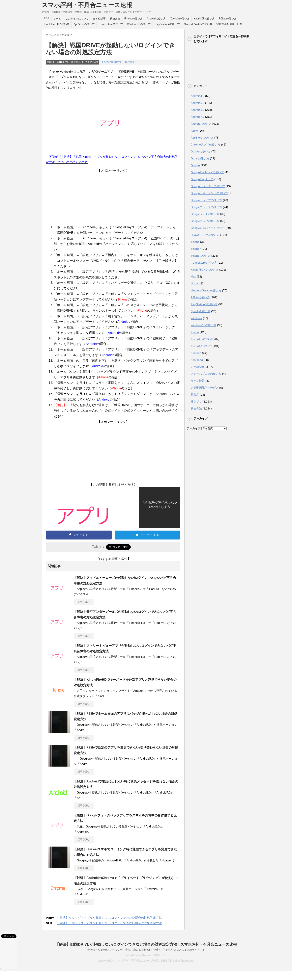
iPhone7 (196, 248)
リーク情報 (198, 380)
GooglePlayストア (202, 179)
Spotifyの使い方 (200, 311)
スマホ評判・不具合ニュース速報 (87, 5)
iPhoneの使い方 (133, 18)
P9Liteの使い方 (228, 18)
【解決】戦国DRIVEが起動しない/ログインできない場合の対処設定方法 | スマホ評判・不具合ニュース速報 (146, 944)
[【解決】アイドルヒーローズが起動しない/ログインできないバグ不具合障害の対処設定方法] (59, 595)
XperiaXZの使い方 (204, 18)
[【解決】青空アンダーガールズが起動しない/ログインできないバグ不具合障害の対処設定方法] (59, 629)
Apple (194, 130)
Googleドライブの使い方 (206, 200)
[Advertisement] (113, 198)
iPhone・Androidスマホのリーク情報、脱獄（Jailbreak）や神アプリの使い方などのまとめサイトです (146, 949)
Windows (196, 318)
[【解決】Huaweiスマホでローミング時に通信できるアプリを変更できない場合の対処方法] (59, 866)
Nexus (195, 283)
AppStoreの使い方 (84, 24)
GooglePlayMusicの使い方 (207, 172)
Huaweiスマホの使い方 (205, 234)
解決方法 (115, 18)
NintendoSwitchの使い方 (198, 24)
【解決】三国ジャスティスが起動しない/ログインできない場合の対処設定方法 (109, 923)
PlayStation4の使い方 (167, 24)
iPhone (195, 241)
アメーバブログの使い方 (206, 373)
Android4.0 (197, 95)
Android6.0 (197, 109)
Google (195, 165)
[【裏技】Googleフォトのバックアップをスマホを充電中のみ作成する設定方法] (59, 832)
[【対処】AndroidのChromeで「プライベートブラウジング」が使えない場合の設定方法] (59, 895)
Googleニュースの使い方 (206, 207)
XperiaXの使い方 (180, 18)
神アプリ (119, 62)
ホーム (57, 18)
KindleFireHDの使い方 (56, 24)
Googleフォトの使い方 (205, 214)
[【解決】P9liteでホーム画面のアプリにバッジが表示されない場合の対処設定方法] (59, 731)
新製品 (195, 394)
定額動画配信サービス (229, 24)
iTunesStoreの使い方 (111, 24)
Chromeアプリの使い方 (205, 144)
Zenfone (196, 352)
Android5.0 (197, 102)
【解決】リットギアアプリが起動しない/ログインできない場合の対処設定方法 (109, 917)
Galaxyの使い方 (201, 151)
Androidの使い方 (156, 18)
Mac (193, 276)
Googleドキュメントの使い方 (209, 193)
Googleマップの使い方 (205, 221)
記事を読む (84, 601)
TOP (46, 18)
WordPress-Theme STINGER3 (146, 955)
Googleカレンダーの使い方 (208, 186)
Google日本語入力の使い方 (208, 227)
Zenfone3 (197, 359)
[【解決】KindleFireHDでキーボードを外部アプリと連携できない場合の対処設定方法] (59, 697)
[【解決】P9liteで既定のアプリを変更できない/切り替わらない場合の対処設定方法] (59, 765)
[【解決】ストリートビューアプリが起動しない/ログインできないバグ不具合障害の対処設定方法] (59, 663)
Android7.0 (197, 116)
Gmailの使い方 (200, 158)
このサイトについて (77, 18)
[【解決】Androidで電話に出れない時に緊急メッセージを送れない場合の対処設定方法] (59, 798)
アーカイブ (194, 428)
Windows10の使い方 (139, 24)
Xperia (195, 332)
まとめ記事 (99, 18)
